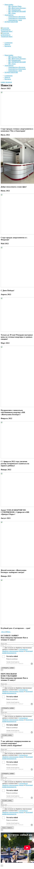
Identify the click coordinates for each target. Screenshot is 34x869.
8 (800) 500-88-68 (6, 82)
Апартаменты (9, 15)
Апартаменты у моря (15, 20)
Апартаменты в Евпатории (17, 18)
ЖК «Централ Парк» (15, 6)
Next (9, 632)
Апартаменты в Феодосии (16, 16)
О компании (8, 42)
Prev (2, 632)
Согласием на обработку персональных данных (15, 650)
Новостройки (9, 4)
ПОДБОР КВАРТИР (11, 22)
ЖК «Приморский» (14, 10)
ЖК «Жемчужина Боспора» (17, 8)
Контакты (8, 46)
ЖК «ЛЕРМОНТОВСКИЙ (17, 11)
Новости (7, 44)
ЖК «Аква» (12, 13)
